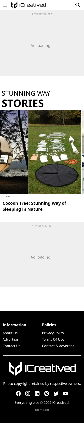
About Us (10, 333)
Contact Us (11, 345)
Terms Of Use (53, 339)
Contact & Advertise (58, 345)
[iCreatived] (42, 368)
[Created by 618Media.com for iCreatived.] (42, 410)
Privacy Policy (53, 333)
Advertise (10, 339)
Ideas (7, 196)
